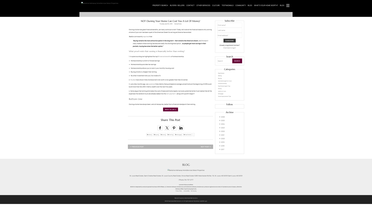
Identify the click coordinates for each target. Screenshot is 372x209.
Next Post (205, 147)
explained (151, 84)
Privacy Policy (179, 191)
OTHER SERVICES (203, 5)
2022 (223, 131)
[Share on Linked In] (181, 128)
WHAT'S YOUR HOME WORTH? (266, 5)
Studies (133, 80)
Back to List (170, 109)
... (193, 134)
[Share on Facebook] (160, 128)
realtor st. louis (222, 91)
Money (150, 134)
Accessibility (187, 191)
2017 (222, 149)
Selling (220, 76)
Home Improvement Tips (224, 96)
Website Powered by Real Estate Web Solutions (186, 198)
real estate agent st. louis (225, 81)
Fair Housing (193, 191)
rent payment (170, 94)
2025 (223, 120)
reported (146, 37)
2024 (223, 124)
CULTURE (216, 5)
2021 (222, 135)
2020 (223, 138)
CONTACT (190, 5)
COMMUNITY (240, 5)
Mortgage (179, 134)
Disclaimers (196, 201)
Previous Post (138, 147)
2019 (222, 142)
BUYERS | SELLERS (177, 5)
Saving (164, 134)
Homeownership (222, 83)
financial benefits (165, 56)
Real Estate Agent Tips (224, 86)
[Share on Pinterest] (174, 128)
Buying (157, 134)
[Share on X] (167, 128)
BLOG (250, 5)
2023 (223, 128)
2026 (223, 117)
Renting (171, 134)
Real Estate (188, 134)
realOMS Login (203, 201)
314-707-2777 (188, 180)
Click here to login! (229, 48)
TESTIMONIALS (227, 5)
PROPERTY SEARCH (160, 5)
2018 (222, 146)
